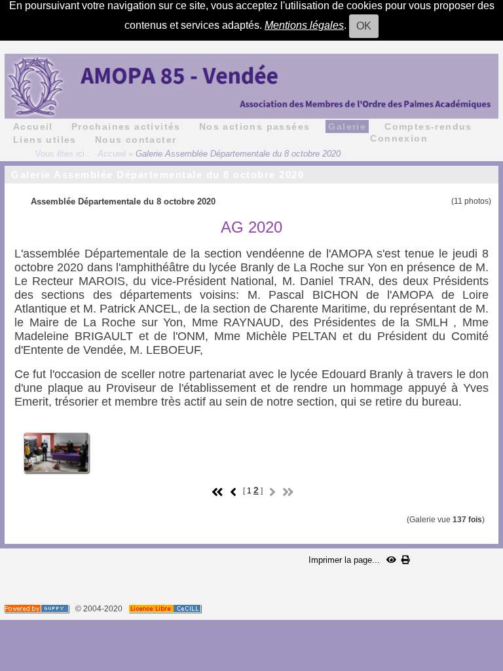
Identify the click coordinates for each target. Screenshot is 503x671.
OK (363, 25)
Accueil (111, 154)
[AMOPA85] (251, 85)
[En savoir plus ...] (166, 608)
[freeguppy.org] (37, 608)
